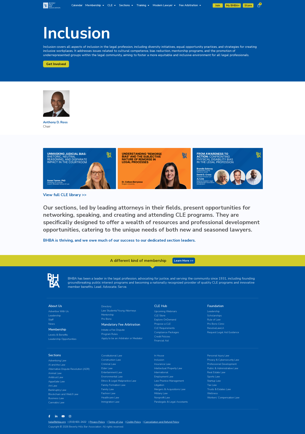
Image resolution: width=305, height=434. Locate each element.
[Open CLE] (114, 5)
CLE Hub (160, 306)
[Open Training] (148, 5)
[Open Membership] (103, 5)
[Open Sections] (132, 5)
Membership (57, 329)
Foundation (215, 306)
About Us (55, 306)
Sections (54, 355)
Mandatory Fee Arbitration (120, 324)
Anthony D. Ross (55, 122)
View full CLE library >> (64, 195)
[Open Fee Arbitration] (200, 5)
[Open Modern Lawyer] (174, 5)
